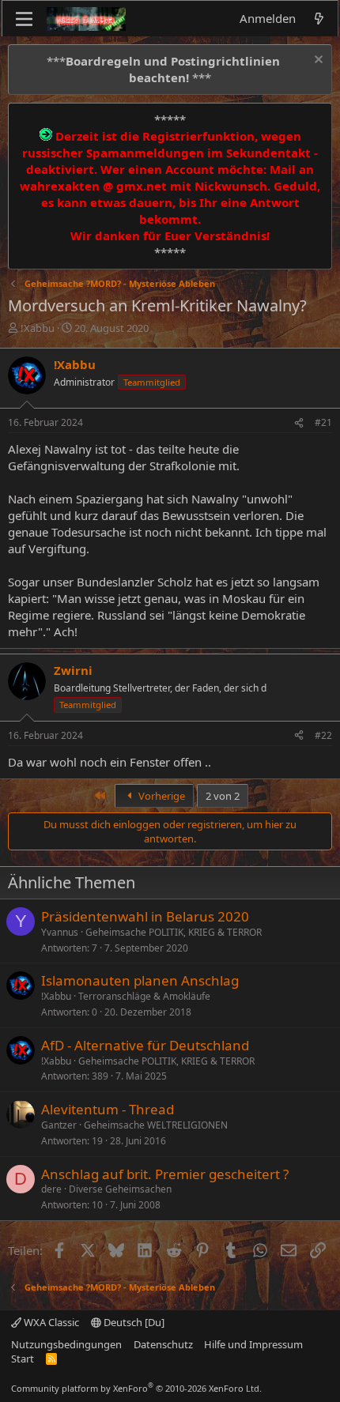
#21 (323, 422)
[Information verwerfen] (316, 61)
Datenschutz (163, 1344)
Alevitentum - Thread (107, 1109)
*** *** (163, 69)
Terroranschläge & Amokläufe (144, 996)
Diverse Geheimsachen (120, 1189)
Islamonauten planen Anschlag (140, 980)
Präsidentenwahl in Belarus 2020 (145, 916)
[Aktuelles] (319, 18)
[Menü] (24, 19)
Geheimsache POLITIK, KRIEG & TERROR (173, 932)
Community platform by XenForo (136, 1388)
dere (51, 1189)
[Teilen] (299, 423)
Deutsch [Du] (132, 1322)
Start (22, 1358)
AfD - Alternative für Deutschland (145, 1045)
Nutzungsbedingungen (66, 1344)
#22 (323, 735)
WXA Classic (50, 1322)
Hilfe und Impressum (253, 1344)
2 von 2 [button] (223, 796)
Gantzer (59, 1125)
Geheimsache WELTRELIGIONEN (156, 1125)
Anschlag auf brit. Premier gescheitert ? (165, 1174)
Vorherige (160, 796)
